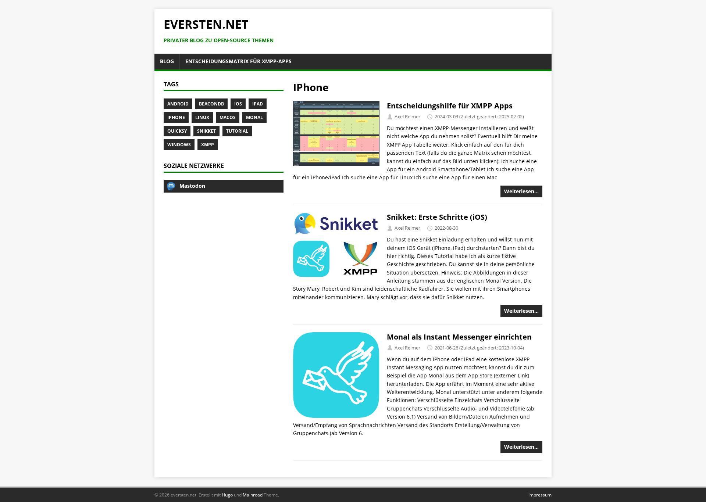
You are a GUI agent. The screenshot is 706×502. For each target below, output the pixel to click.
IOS (238, 104)
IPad (257, 104)
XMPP (207, 144)
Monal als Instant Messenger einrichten (459, 337)
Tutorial (237, 131)
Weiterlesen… (521, 191)
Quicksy (177, 131)
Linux (202, 117)
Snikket (206, 131)
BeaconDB (211, 104)
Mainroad (253, 495)
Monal (254, 117)
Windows (179, 144)
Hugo (227, 495)
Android (178, 104)
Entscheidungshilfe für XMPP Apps (450, 106)
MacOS (228, 117)
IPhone (176, 117)
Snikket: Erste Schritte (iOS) (437, 217)
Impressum (540, 495)
